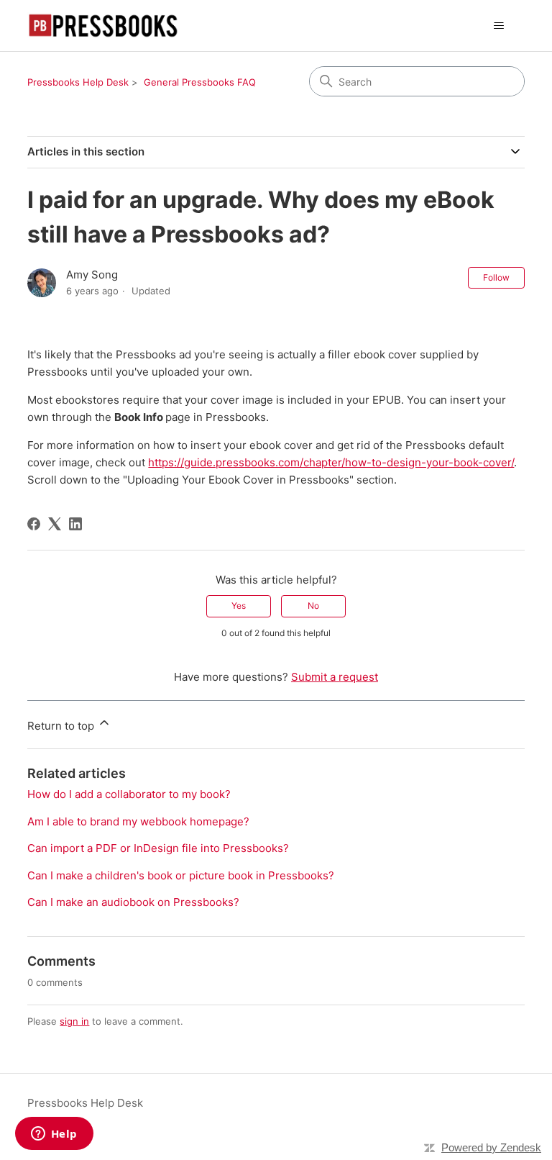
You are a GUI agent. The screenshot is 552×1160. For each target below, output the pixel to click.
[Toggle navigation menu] (499, 25)
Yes (238, 605)
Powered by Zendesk (491, 1147)
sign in (74, 1021)
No (313, 605)
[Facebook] (33, 523)
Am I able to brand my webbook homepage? (138, 821)
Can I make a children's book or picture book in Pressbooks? (180, 875)
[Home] (103, 25)
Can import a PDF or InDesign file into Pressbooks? (158, 848)
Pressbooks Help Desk (78, 82)
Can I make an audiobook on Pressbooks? (133, 902)
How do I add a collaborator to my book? (129, 794)
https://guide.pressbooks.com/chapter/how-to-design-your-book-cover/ (331, 462)
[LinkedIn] (75, 523)
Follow (496, 277)
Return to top (62, 726)
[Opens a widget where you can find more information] (53, 1135)
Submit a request (334, 677)
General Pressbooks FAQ (200, 82)
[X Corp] (54, 523)
